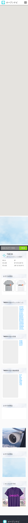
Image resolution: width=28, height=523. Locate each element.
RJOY (21, 345)
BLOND (21, 319)
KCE (20, 375)
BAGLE (21, 315)
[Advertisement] (14, 231)
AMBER (21, 309)
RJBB (21, 342)
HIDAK (21, 328)
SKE (20, 382)
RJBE (21, 341)
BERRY (21, 318)
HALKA (21, 325)
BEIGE (21, 316)
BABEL (21, 314)
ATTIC (21, 312)
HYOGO (21, 329)
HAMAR (21, 326)
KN (20, 376)
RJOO (21, 343)
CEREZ (21, 322)
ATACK (21, 311)
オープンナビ (12, 2)
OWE (20, 380)
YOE (20, 384)
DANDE (21, 323)
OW (20, 379)
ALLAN (21, 308)
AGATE (21, 307)
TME (20, 383)
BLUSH (21, 321)
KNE (20, 377)
